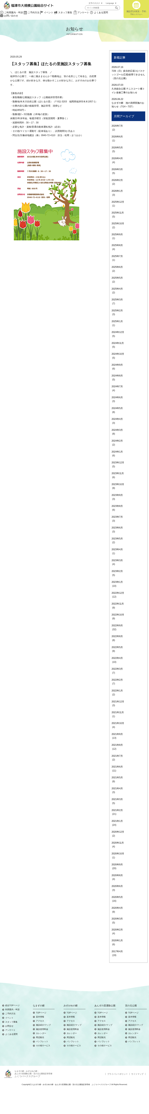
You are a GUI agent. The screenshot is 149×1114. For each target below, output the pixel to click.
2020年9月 (117, 864)
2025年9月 (117, 234)
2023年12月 (118, 462)
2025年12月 (118, 202)
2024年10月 (118, 354)
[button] (116, 7)
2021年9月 (117, 734)
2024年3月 (117, 430)
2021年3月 (117, 799)
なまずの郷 (39, 1005)
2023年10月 (118, 484)
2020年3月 (117, 918)
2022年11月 (118, 603)
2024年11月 (118, 343)
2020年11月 (118, 843)
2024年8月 (117, 375)
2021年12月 (118, 701)
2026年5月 (117, 147)
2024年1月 (117, 451)
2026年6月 (117, 136)
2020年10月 (118, 853)
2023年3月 (117, 560)
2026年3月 (117, 169)
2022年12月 (118, 593)
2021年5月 (117, 777)
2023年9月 (117, 495)
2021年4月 (117, 788)
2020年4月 (117, 908)
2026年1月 (117, 191)
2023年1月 (117, 582)
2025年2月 (117, 310)
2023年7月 (117, 517)
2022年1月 (117, 690)
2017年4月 (117, 951)
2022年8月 (117, 636)
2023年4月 (117, 549)
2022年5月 (117, 647)
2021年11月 (118, 712)
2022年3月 (117, 669)
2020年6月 (117, 886)
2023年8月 (117, 506)
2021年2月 (117, 810)
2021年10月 (118, 723)
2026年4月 (117, 158)
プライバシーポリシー (117, 1074)
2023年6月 (117, 527)
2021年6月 (117, 766)
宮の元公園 (131, 1005)
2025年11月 (118, 212)
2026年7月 (117, 126)
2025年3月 (117, 299)
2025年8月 (117, 245)
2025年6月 (117, 267)
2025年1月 (117, 321)
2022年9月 (117, 625)
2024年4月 (117, 419)
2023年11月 (118, 473)
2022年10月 (118, 614)
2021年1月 (117, 821)
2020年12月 (118, 832)
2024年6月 (117, 397)
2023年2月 (117, 571)
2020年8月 (117, 875)
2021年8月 (117, 745)
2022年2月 (117, 680)
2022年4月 (117, 658)
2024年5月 (117, 408)
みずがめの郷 (71, 1005)
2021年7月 (117, 756)
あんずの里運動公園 (104, 1005)
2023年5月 (117, 538)
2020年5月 (117, 897)
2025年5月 (117, 278)
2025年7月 (117, 256)
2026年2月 (117, 180)
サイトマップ (137, 1074)
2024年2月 (117, 441)
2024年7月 (117, 386)
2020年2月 (117, 929)
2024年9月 (117, 365)
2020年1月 (117, 940)
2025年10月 (118, 223)
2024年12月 (118, 332)
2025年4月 (117, 289)
